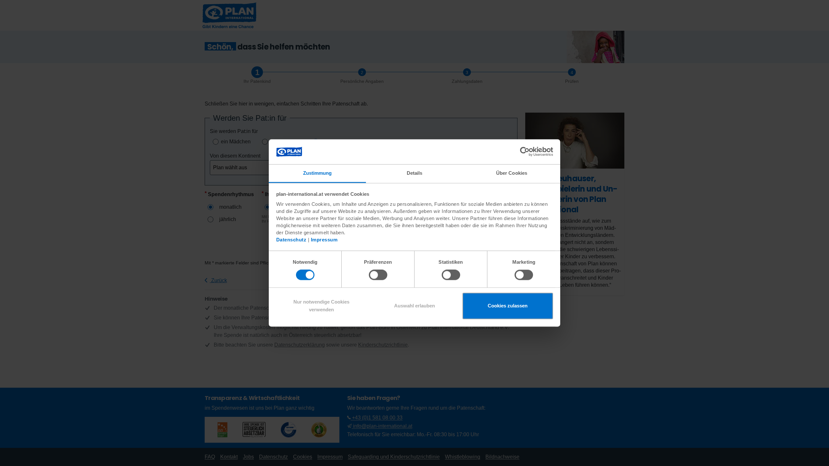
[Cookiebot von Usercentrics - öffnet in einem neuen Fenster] (524, 152)
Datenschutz (291, 239)
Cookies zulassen (508, 305)
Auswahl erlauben (414, 305)
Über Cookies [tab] (511, 173)
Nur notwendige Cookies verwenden (321, 305)
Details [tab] (415, 173)
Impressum (324, 239)
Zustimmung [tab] (317, 173)
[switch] (378, 275)
